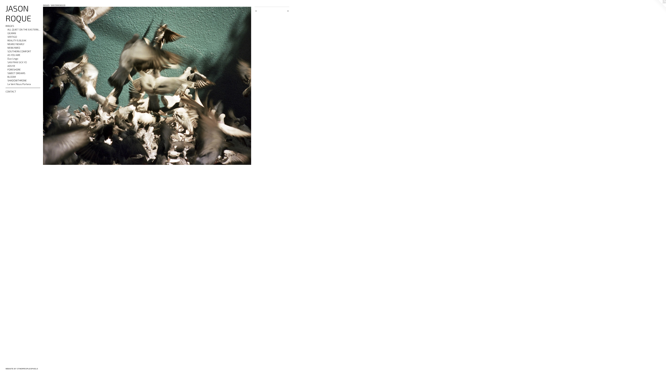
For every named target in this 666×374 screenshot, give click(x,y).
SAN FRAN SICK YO (17, 62)
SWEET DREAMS (16, 73)
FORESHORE (14, 69)
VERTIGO (12, 36)
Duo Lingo (12, 58)
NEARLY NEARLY (15, 44)
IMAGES (10, 25)
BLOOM (11, 76)
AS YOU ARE (13, 55)
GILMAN (11, 33)
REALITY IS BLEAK (16, 40)
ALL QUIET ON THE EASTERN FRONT (23, 29)
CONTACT (11, 91)
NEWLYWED (13, 47)
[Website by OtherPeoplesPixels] (659, 7)
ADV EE (11, 65)
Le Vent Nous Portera (19, 84)
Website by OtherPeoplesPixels (22, 369)
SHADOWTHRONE (17, 80)
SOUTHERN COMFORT (19, 51)
